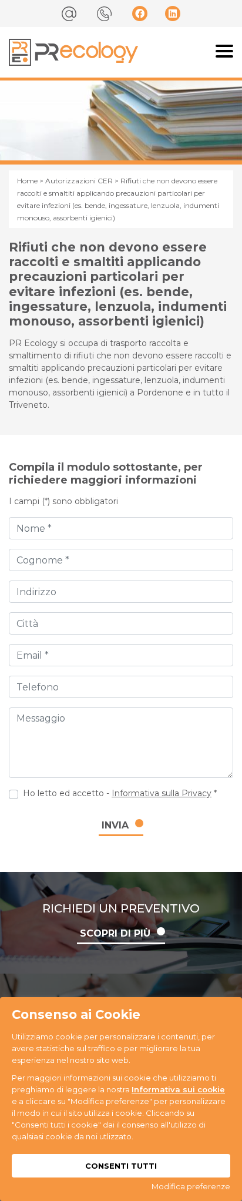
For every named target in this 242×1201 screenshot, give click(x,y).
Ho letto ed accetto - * (120, 793)
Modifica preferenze (191, 1186)
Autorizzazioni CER (79, 180)
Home (27, 180)
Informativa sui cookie (178, 1089)
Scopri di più (115, 933)
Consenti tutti (121, 1165)
